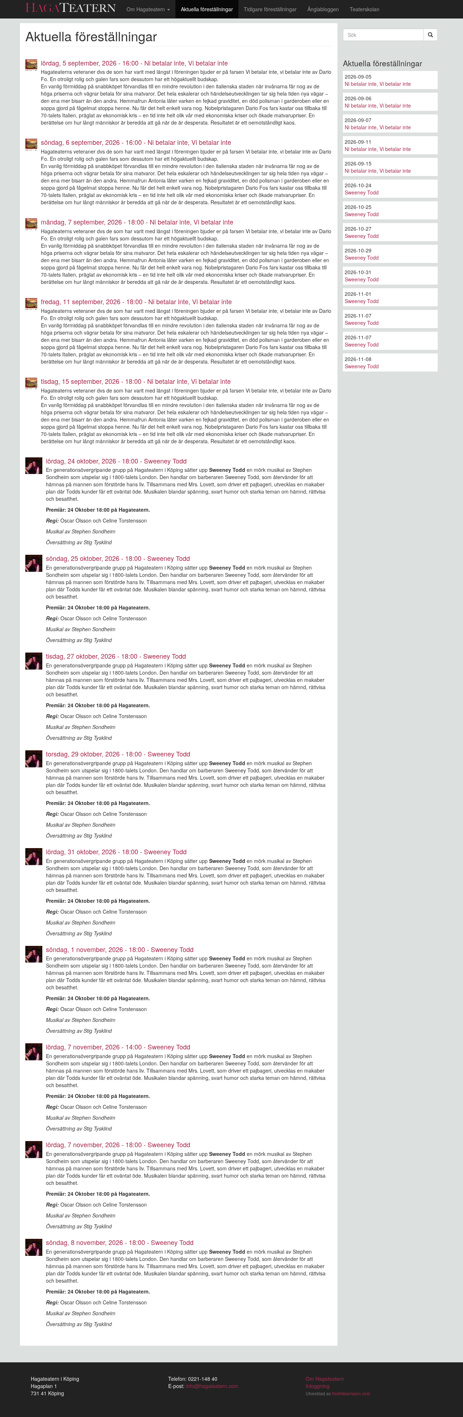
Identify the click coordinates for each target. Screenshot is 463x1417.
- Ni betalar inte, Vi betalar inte (134, 62)
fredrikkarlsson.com (351, 1393)
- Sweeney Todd (116, 460)
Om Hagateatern (146, 9)
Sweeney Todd (362, 192)
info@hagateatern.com (212, 1385)
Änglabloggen (323, 9)
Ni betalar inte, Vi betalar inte (378, 83)
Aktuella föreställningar (207, 9)
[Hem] (73, 7)
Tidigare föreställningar (270, 9)
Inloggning (318, 1385)
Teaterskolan (364, 9)
